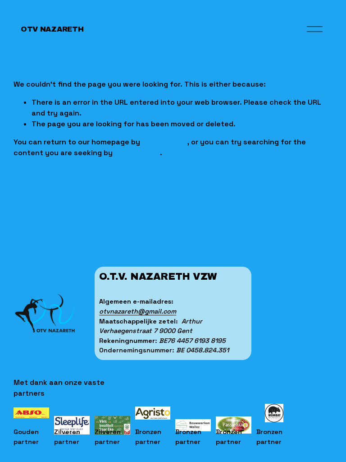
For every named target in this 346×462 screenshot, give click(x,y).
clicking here (164, 142)
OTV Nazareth (52, 29)
